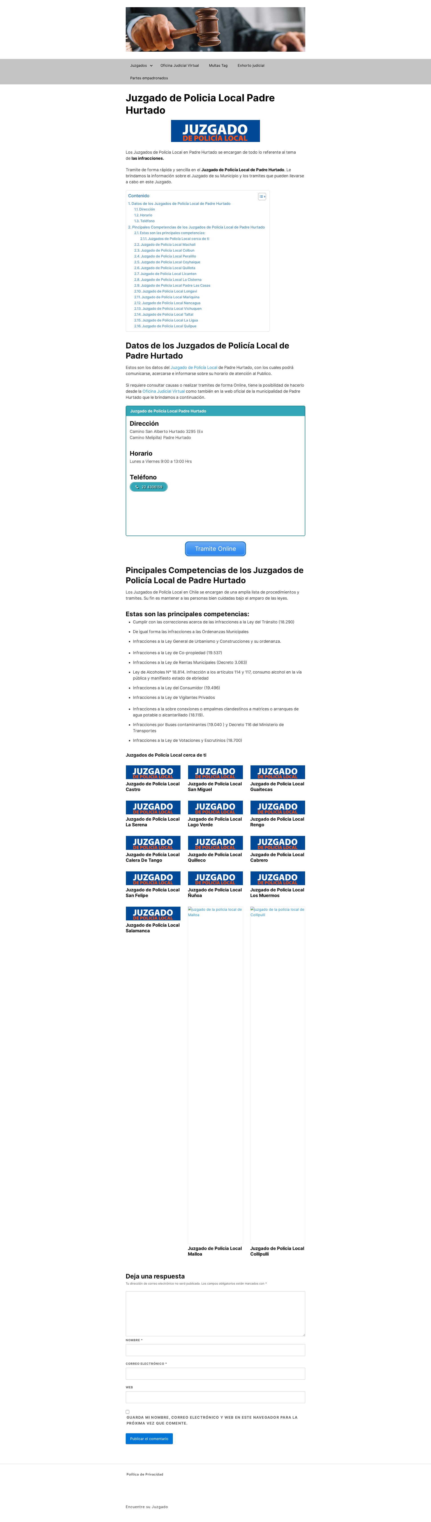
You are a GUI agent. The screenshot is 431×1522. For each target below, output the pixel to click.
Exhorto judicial (251, 65)
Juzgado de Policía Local (194, 367)
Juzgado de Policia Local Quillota (168, 268)
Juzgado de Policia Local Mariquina (170, 297)
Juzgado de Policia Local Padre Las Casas (175, 285)
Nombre (134, 1340)
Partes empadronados (149, 78)
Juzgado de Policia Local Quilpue (169, 326)
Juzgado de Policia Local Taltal (167, 314)
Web (129, 1387)
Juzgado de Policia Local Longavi (169, 291)
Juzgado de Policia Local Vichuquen (172, 308)
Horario (146, 215)
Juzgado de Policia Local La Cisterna (171, 279)
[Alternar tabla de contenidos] (260, 196)
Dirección (147, 209)
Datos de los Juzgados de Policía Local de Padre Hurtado (181, 203)
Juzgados (138, 65)
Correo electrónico (146, 1363)
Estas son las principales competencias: (172, 233)
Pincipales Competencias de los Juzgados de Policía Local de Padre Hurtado (198, 227)
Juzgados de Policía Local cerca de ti (178, 239)
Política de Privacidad (145, 1474)
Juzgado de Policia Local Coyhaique (170, 262)
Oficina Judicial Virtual (180, 65)
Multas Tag (218, 65)
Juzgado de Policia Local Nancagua (171, 303)
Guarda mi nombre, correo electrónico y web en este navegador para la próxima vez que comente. (212, 1420)
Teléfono (147, 221)
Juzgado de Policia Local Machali (168, 244)
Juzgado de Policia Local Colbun (167, 250)
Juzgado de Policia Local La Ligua (170, 320)
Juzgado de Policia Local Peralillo (168, 256)
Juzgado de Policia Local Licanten (168, 274)
